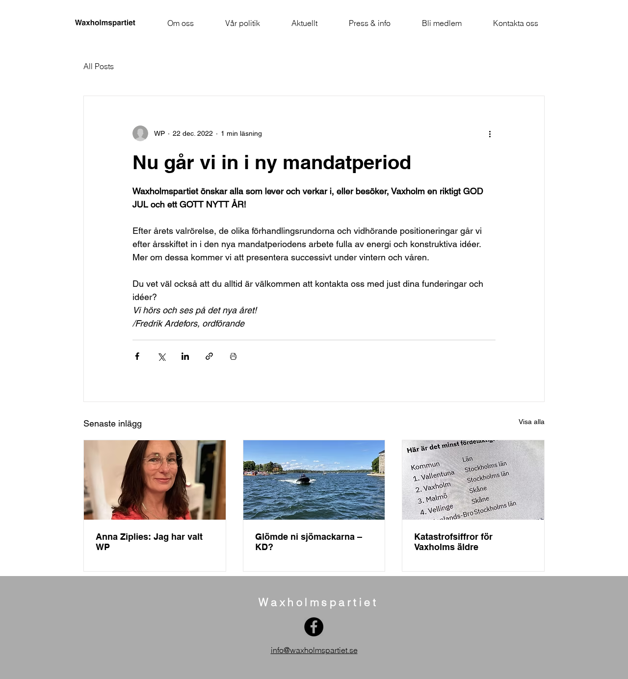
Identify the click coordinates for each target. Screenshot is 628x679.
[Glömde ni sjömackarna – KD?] (314, 480)
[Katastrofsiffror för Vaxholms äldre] (473, 480)
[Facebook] (313, 626)
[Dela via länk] (209, 356)
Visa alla (532, 422)
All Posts (98, 66)
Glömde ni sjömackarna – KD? (308, 541)
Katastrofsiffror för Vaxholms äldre (453, 541)
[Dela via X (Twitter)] (161, 356)
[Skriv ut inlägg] (233, 356)
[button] (180, 23)
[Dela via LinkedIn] (185, 356)
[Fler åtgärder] (490, 133)
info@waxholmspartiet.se (314, 650)
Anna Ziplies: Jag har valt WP (149, 541)
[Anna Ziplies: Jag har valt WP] (155, 480)
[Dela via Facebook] (137, 356)
